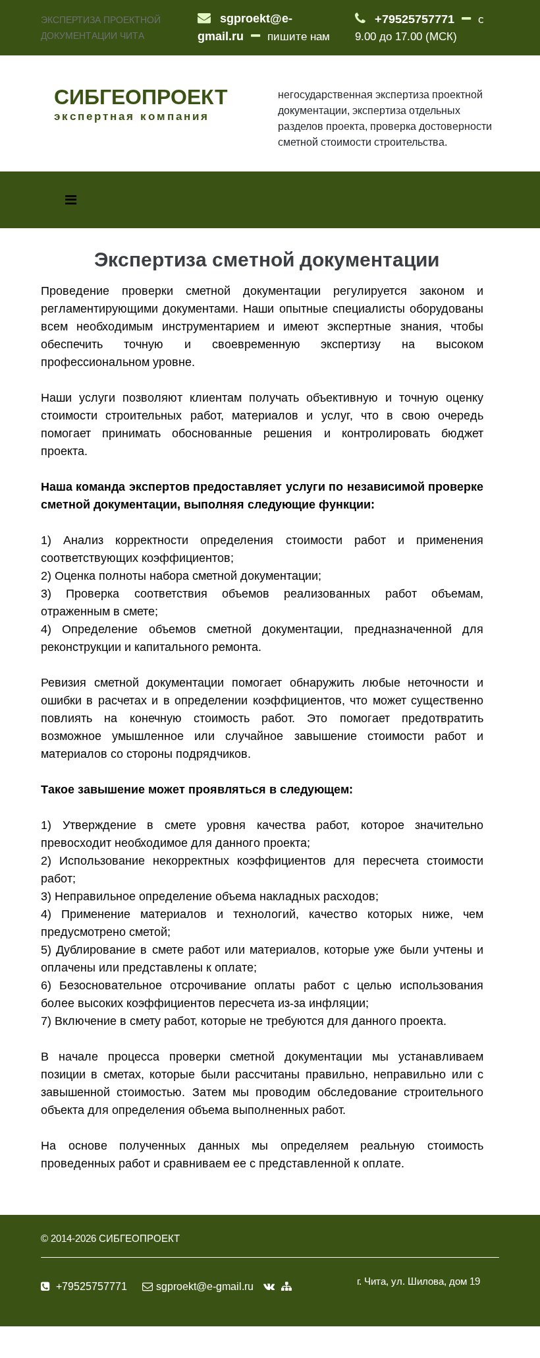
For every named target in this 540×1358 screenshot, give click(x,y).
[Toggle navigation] (71, 200)
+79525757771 (414, 19)
